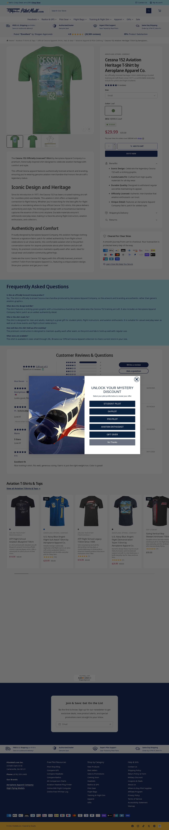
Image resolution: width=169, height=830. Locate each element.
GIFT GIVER (112, 435)
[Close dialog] (136, 379)
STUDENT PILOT (112, 404)
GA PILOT (112, 411)
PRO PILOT (112, 419)
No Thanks (112, 442)
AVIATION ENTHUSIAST (112, 427)
